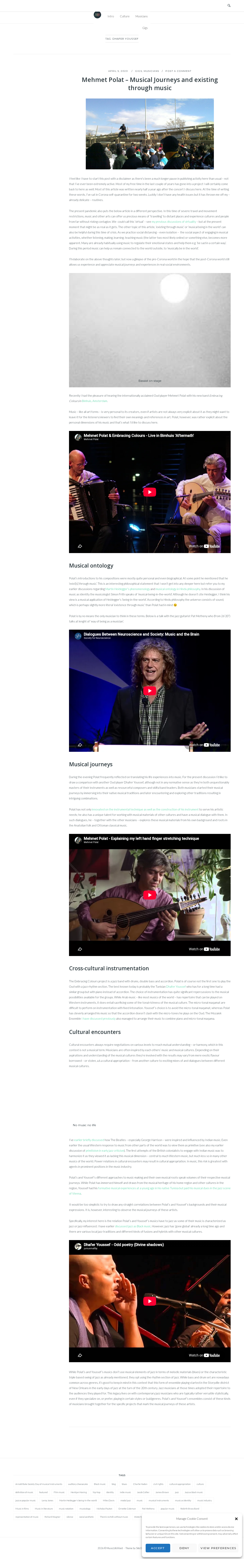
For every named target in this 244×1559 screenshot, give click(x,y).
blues (124, 1484)
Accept (158, 1548)
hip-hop (96, 1492)
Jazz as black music (194, 1492)
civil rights (158, 1484)
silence (70, 1516)
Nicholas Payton (104, 1508)
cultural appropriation (180, 1484)
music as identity (183, 1500)
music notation (66, 1508)
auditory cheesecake (78, 1484)
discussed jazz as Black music (133, 1226)
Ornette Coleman (127, 1508)
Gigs (145, 28)
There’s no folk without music (114, 1516)
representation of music (27, 1516)
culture (200, 1484)
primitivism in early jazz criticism (105, 1150)
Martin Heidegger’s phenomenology (127, 589)
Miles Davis (108, 1500)
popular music (167, 1508)
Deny (184, 1548)
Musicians (142, 16)
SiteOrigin (141, 1548)
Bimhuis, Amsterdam (94, 401)
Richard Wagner (52, 1516)
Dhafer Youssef (176, 986)
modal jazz (125, 1500)
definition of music (24, 1492)
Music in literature (44, 1508)
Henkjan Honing (79, 1492)
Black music (100, 1484)
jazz (177, 1492)
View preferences (218, 1548)
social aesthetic (86, 1516)
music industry (204, 1500)
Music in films (22, 1508)
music (140, 1500)
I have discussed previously (99, 1018)
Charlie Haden (140, 1484)
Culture (125, 16)
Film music (59, 1492)
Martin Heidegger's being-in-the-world (78, 1500)
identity (110, 1492)
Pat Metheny (148, 1508)
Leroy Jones (47, 1500)
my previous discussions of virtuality (174, 221)
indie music (125, 1492)
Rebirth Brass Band (190, 1508)
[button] (236, 1519)
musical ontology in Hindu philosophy (178, 589)
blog (114, 1484)
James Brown (162, 1492)
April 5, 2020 (118, 71)
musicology (85, 1508)
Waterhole (139, 1516)
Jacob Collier (143, 1492)
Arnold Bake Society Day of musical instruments (38, 1484)
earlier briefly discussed (89, 1140)
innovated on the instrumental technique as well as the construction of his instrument (145, 809)
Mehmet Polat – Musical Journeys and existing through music (150, 83)
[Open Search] (229, 5)
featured (43, 1492)
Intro (111, 16)
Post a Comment (178, 71)
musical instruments (159, 1500)
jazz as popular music (25, 1500)
